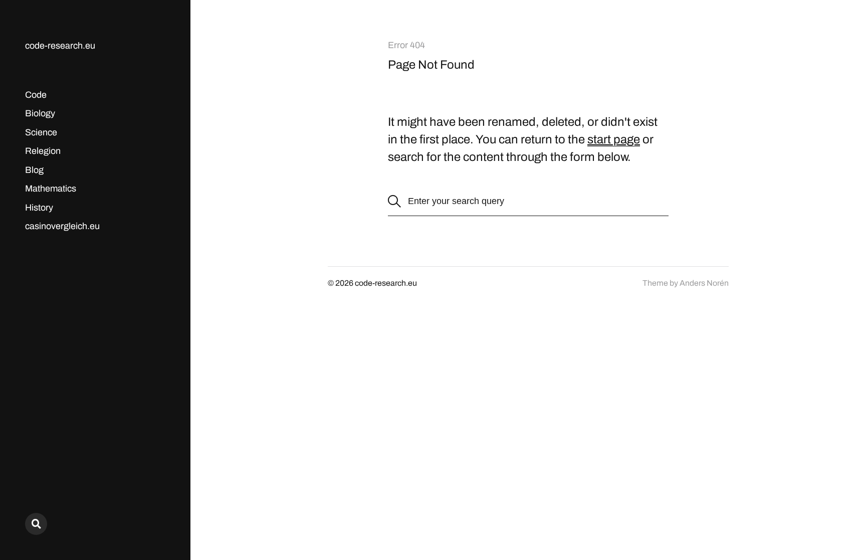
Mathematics (50, 188)
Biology (40, 113)
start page (613, 139)
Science (41, 132)
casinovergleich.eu (62, 226)
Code (36, 95)
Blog (34, 170)
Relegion (43, 151)
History (39, 208)
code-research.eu (60, 46)
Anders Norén (704, 283)
